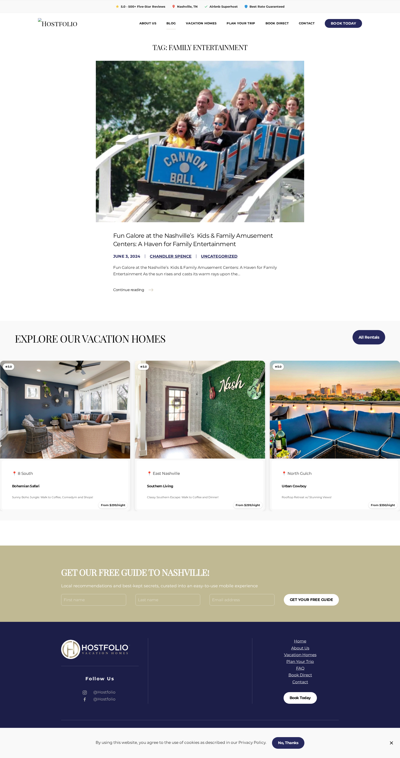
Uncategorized (219, 256)
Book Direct (277, 23)
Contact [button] (307, 23)
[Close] (391, 743)
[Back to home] (70, 23)
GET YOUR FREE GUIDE (311, 599)
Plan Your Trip (241, 23)
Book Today (343, 23)
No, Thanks (288, 743)
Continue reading (128, 290)
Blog (171, 23)
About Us (147, 23)
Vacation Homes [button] (201, 23)
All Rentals (369, 337)
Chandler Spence (170, 256)
